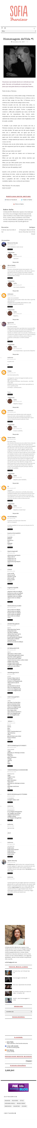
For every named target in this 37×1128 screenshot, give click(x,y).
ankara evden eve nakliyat (13, 597)
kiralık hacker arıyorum (13, 849)
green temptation (11, 757)
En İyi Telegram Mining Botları (14, 811)
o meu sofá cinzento (12, 1046)
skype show (10, 781)
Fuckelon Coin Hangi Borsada (14, 681)
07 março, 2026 (12, 878)
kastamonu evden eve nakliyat (15, 593)
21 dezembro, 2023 (12, 650)
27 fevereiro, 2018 (12, 518)
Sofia (15, 254)
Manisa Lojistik (11, 575)
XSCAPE (24, 1106)
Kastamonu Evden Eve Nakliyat (15, 641)
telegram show (11, 777)
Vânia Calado (11, 265)
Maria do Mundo (12, 243)
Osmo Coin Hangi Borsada (14, 690)
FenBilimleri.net (11, 864)
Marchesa (8, 1106)
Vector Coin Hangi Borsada (14, 689)
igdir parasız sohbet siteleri (14, 653)
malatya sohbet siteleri (13, 663)
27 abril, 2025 (11, 826)
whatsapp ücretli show (13, 786)
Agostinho (10, 322)
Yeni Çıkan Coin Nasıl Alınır (13, 702)
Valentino (16, 1106)
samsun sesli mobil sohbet (14, 658)
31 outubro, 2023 (12, 589)
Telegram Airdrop (11, 816)
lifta (8, 762)
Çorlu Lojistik (10, 573)
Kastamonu (10, 540)
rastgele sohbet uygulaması (14, 664)
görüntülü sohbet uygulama (14, 656)
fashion (7, 1100)
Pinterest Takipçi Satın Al (13, 678)
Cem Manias (10, 1050)
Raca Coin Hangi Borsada (13, 705)
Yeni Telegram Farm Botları (14, 813)
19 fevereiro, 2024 (12, 723)
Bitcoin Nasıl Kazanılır (12, 708)
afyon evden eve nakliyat (13, 616)
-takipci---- (10, 721)
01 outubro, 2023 (12, 535)
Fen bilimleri (29, 869)
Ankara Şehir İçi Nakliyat (13, 638)
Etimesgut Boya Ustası (13, 635)
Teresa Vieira (11, 437)
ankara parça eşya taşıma (13, 555)
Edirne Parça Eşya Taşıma (13, 629)
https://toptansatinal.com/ (14, 731)
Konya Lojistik (11, 579)
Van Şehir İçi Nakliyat (12, 632)
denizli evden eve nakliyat (13, 611)
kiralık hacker (10, 848)
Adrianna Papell (10, 1103)
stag (8, 788)
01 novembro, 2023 (12, 607)
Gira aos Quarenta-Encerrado (22, 984)
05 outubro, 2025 (12, 862)
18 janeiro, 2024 (12, 698)
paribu (9, 734)
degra (8, 763)
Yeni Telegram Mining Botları (14, 818)
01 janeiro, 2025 (12, 796)
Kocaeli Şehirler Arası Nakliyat (14, 637)
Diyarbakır (9, 537)
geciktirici (9, 754)
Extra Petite (10, 1042)
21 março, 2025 (11, 808)
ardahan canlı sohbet (12, 661)
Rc (8, 486)
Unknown (10, 294)
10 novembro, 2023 (12, 625)
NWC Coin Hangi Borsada (13, 713)
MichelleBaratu (12, 516)
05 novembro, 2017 (18, 256)
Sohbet (9, 684)
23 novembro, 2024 (12, 747)
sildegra (9, 758)
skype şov (10, 778)
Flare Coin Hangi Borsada (13, 687)
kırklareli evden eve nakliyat (14, 594)
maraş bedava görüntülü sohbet (15, 655)
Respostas (11, 252)
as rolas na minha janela (13, 1047)
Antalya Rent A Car (12, 631)
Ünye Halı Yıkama (11, 640)
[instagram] (5, 28)
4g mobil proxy (11, 733)
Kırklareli (9, 538)
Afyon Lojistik (10, 578)
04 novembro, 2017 (12, 439)
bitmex (9, 726)
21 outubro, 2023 (12, 571)
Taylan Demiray (12, 860)
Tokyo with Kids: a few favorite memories (17, 1043)
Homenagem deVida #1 (20, 978)
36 (27, 41)
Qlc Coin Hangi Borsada (13, 714)
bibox (8, 730)
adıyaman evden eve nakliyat (14, 591)
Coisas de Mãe (10, 1051)
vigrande (9, 760)
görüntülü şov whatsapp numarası (16, 752)
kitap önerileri (15, 887)
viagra (9, 751)
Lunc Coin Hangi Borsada (13, 679)
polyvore (15, 1100)
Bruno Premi (21, 1103)
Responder (10, 249)
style (22, 1100)
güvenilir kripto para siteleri (14, 736)
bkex (8, 728)
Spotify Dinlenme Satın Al (13, 686)
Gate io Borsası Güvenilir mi (14, 711)
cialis (8, 784)
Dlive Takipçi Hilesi (12, 710)
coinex (9, 739)
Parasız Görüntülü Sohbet (13, 704)
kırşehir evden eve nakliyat (14, 612)
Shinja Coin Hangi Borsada (14, 707)
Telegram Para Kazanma (13, 814)
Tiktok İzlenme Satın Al (13, 682)
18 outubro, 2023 (12, 553)
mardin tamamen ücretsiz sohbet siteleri (17, 660)
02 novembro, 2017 (12, 244)
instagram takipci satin (13, 799)
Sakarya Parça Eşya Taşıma (14, 634)
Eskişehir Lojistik (11, 576)
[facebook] (2, 28)
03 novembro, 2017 (12, 324)
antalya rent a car (11, 558)
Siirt (8, 542)
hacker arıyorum (11, 852)
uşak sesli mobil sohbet (13, 666)
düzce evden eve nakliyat (13, 609)
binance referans (11, 737)
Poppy (9, 371)
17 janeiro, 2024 (12, 674)
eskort (9, 833)
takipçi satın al (11, 556)
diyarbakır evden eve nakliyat (14, 596)
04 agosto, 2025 (12, 844)
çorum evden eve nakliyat (13, 614)
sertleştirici (10, 755)
